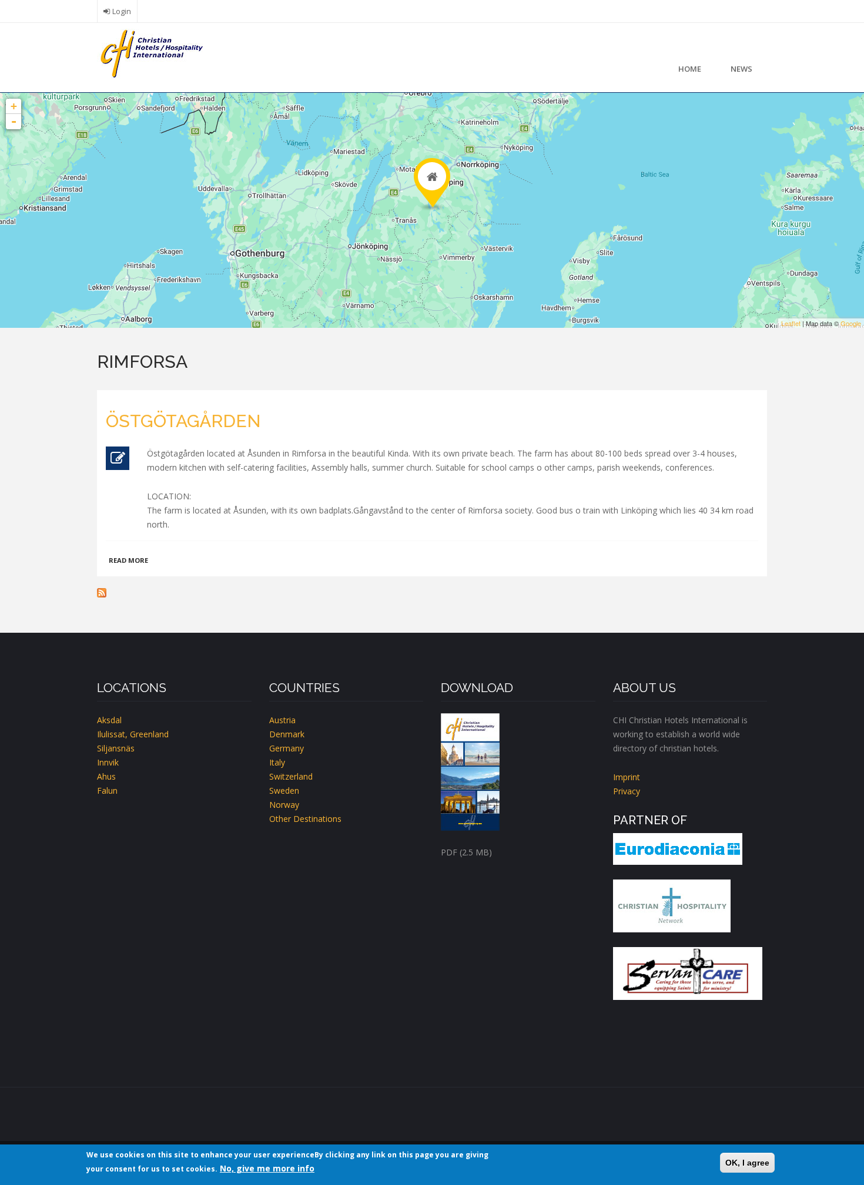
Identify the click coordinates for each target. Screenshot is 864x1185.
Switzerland (291, 776)
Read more (128, 560)
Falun (107, 790)
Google (850, 323)
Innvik (108, 762)
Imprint (626, 777)
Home (689, 68)
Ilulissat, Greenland (133, 734)
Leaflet (791, 323)
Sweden (284, 790)
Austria (282, 720)
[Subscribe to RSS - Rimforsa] (432, 592)
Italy (277, 762)
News (741, 68)
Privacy (626, 791)
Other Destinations (305, 818)
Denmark (286, 734)
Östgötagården (183, 421)
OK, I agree (747, 1162)
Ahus (106, 776)
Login (121, 11)
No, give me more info (267, 1168)
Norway (284, 804)
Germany (286, 748)
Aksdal (109, 720)
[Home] (150, 52)
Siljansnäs (116, 748)
